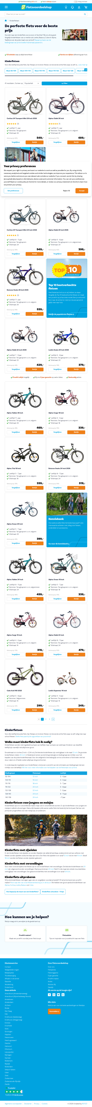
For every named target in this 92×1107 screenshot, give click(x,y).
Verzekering (9, 984)
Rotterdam (9, 1067)
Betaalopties (9, 973)
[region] (46, 179)
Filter (65, 83)
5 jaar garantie (53, 976)
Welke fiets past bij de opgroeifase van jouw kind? (33, 736)
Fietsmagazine (53, 973)
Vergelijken (16, 142)
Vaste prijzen (49, 2)
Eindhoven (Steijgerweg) (13, 1020)
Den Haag (8, 1011)
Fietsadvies (52, 970)
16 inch (35, 780)
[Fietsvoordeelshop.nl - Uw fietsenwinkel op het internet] (36, 7)
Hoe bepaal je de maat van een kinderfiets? (22, 892)
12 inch (75, 752)
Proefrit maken (53, 979)
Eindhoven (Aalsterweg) (13, 1017)
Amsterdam (9, 1002)
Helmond (8, 1046)
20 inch (35, 787)
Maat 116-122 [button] (54, 71)
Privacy (36, 1104)
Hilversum (8, 1049)
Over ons (51, 967)
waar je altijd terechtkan (19, 55)
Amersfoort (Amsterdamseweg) (16, 994)
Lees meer (82, 65)
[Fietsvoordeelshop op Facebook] (49, 994)
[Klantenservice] (72, 7)
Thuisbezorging (10, 976)
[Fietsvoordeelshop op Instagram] (53, 994)
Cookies (44, 1104)
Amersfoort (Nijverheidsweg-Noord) (18, 997)
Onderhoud (9, 987)
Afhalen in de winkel (12, 979)
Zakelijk (50, 987)
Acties (50, 981)
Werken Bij (52, 984)
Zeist (6, 1076)
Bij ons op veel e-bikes (49, 377)
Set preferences (13, 191)
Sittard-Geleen (10, 1070)
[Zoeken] (85, 14)
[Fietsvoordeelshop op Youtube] (58, 994)
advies (74, 377)
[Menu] (6, 6)
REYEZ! (84, 1104)
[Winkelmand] (85, 7)
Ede (6, 1014)
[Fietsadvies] (66, 7)
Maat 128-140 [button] (82, 71)
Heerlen (7, 1043)
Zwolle (7, 1084)
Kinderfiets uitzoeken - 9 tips (53, 892)
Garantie (8, 981)
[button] (85, 69)
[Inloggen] (79, 7)
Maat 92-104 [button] (11, 71)
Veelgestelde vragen (12, 970)
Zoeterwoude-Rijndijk (12, 1081)
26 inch (22, 755)
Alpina (7, 885)
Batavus (24, 885)
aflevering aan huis (73, 55)
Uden (7, 1073)
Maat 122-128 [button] (68, 71)
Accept (81, 191)
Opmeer (8, 1058)
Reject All (66, 191)
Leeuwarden (9, 1052)
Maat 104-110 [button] (25, 71)
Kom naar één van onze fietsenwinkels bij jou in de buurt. (31, 883)
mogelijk (21, 377)
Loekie (18, 885)
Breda (7, 1008)
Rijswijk (7, 1064)
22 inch (35, 790)
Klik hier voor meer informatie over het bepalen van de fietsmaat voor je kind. (49, 768)
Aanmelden (53, 1011)
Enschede (8, 1026)
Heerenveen (9, 1038)
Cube (31, 885)
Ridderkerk (9, 1061)
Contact (8, 967)
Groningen (8, 1032)
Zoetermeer (9, 1078)
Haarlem (8, 1035)
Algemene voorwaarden (13, 1104)
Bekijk (34, 142)
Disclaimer (28, 1104)
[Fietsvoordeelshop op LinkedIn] (63, 994)
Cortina (12, 885)
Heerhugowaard (10, 1040)
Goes (6, 1029)
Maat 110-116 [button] (40, 71)
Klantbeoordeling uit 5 (28, 2)
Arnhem (8, 1005)
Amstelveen (9, 999)
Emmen (7, 1023)
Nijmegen (8, 1055)
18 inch (35, 783)
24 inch (35, 794)
